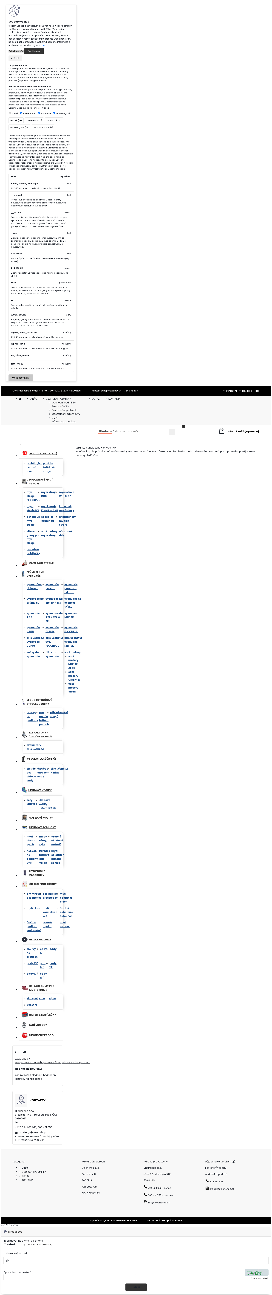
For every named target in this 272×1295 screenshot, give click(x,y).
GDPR (55, 417)
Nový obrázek (261, 1278)
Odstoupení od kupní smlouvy (164, 1220)
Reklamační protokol (64, 410)
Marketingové (63, 113)
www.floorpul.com (79, 1062)
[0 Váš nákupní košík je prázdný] (239, 431)
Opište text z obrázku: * (17, 1272)
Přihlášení (231, 390)
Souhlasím (34, 51)
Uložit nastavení (20, 377)
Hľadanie (105, 431)
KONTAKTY (114, 398)
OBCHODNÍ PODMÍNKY (58, 398)
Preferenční (29, 113)
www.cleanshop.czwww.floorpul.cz (46, 1062)
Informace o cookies (64, 421)
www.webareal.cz (126, 1220)
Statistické (46, 113)
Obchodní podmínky (64, 402)
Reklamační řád (61, 406)
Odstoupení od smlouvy (66, 414)
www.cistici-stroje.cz (22, 1060)
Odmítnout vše (16, 51)
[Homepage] (20, 398)
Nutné (15, 113)
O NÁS (33, 398)
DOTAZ (96, 398)
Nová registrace (251, 390)
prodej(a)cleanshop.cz (34, 1132)
